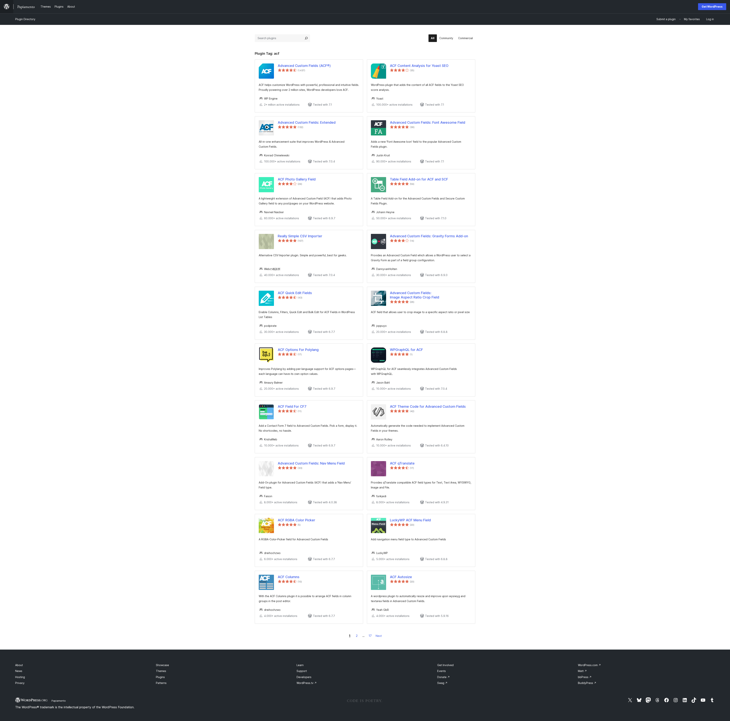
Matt (582, 671)
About (19, 665)
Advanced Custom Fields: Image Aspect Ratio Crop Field (414, 295)
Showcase (162, 665)
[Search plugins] (306, 38)
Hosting (20, 677)
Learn (300, 665)
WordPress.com (589, 665)
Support (302, 671)
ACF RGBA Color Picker (296, 520)
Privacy (20, 683)
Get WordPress (712, 6)
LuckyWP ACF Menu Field (410, 520)
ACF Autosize (401, 577)
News (18, 671)
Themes (161, 671)
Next (379, 635)
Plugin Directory (25, 19)
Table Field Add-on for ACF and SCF (419, 179)
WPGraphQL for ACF (406, 350)
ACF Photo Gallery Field (297, 179)
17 (370, 636)
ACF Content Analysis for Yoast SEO (419, 66)
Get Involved (445, 665)
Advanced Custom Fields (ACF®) (304, 66)
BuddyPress (587, 683)
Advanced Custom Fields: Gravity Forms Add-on (429, 236)
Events (441, 671)
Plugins (160, 677)
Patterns (161, 683)
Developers (304, 677)
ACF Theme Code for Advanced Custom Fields (428, 406)
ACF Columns (288, 577)
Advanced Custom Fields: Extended (307, 122)
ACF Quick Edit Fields (295, 293)
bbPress (585, 677)
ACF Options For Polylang (298, 350)
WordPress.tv (307, 683)
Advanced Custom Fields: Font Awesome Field (427, 122)
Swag (442, 683)
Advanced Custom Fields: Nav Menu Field (311, 463)
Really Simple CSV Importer (300, 236)
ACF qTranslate (402, 463)
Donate (443, 677)
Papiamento (59, 700)
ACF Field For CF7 (292, 406)
